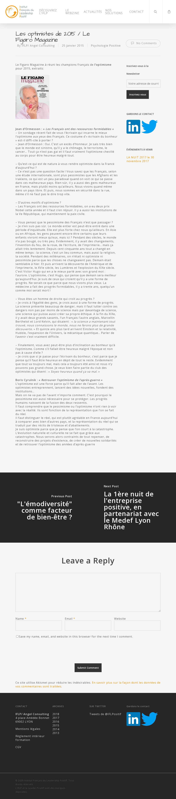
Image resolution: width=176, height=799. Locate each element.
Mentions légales (27, 729)
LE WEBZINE (72, 11)
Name (20, 619)
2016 (55, 722)
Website (120, 619)
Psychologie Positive (106, 45)
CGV (18, 747)
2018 (55, 714)
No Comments (146, 43)
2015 (55, 725)
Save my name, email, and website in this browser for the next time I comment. (76, 636)
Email (70, 619)
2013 (55, 733)
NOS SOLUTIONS (114, 11)
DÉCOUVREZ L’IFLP (48, 11)
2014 (55, 729)
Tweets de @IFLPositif (105, 714)
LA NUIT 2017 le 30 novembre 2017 (140, 159)
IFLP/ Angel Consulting (38, 45)
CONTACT (136, 11)
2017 (55, 718)
